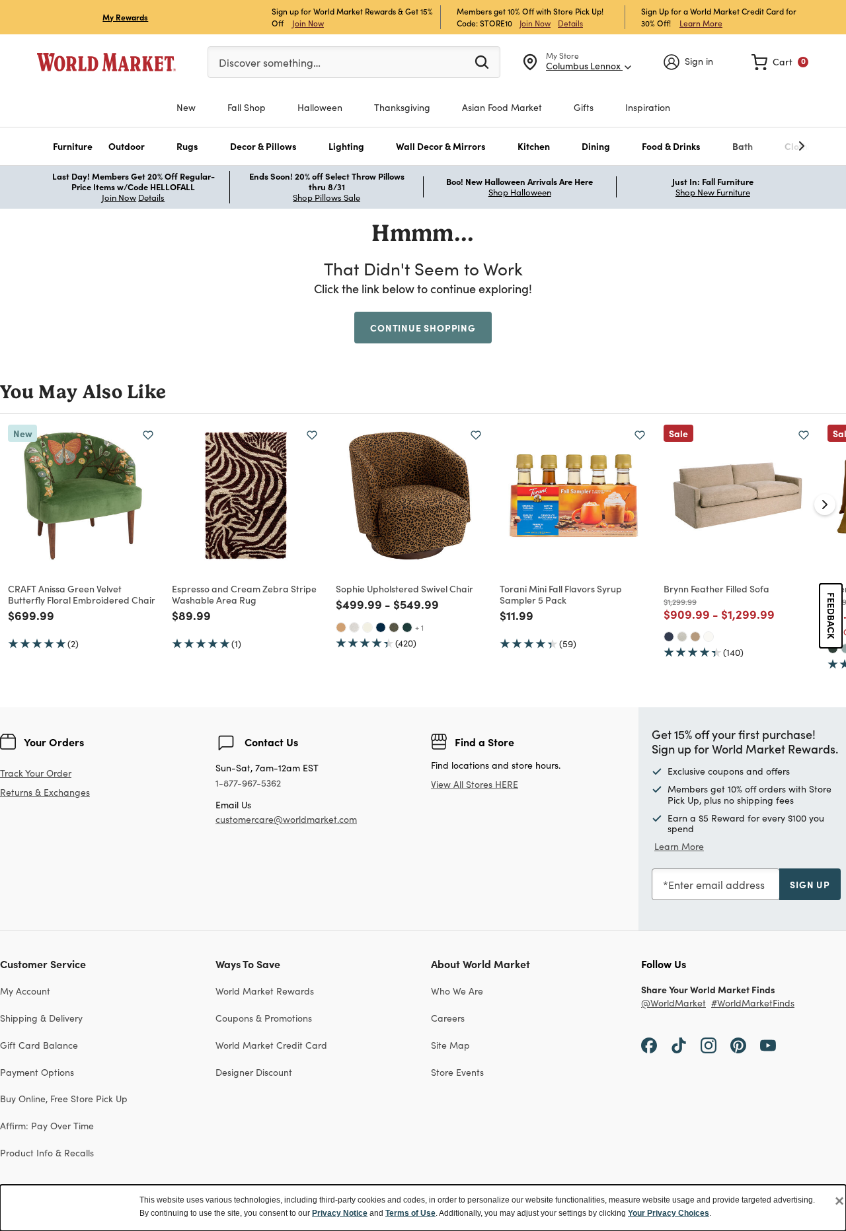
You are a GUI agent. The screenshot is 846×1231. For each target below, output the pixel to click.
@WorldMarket (673, 1003)
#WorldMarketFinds (752, 1003)
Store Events (457, 1072)
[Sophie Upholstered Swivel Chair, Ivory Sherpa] (367, 627)
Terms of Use (410, 1213)
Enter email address (716, 885)
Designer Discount (253, 1072)
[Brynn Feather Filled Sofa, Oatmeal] (682, 636)
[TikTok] (679, 1044)
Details (570, 23)
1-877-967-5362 (248, 783)
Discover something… (270, 62)
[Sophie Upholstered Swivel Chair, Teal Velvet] (407, 627)
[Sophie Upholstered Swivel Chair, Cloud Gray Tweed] (354, 627)
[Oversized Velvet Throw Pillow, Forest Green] (832, 648)
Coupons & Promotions (263, 1018)
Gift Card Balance (39, 1045)
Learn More (700, 22)
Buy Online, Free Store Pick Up (64, 1098)
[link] (779, 62)
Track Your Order (35, 773)
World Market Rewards (264, 991)
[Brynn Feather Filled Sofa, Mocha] (695, 636)
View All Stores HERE (474, 784)
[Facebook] (649, 1044)
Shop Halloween (519, 192)
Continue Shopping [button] (423, 327)
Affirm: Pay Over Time (47, 1125)
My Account (25, 991)
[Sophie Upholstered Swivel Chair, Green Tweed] (394, 627)
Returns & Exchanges (45, 792)
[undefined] (761, 146)
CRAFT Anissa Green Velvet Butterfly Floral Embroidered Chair (81, 594)
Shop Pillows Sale (326, 197)
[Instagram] (708, 1044)
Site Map (450, 1045)
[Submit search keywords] (482, 61)
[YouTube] (768, 1044)
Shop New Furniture (712, 192)
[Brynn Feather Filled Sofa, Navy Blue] (669, 636)
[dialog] (423, 1208)
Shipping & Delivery (41, 1018)
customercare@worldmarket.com (286, 819)
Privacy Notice (339, 1213)
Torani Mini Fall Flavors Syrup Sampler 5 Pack (561, 594)
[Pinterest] (738, 1044)
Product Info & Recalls (47, 1152)
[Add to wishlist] (148, 435)
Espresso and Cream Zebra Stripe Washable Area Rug (244, 594)
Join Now (308, 22)
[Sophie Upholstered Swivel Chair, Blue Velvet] (380, 627)
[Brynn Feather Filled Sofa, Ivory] (708, 636)
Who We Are (457, 991)
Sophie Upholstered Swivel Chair (404, 588)
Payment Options (37, 1072)
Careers (448, 1018)
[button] (73, 146)
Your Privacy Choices (668, 1213)
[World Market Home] (106, 62)
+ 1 (419, 627)
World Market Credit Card (271, 1045)
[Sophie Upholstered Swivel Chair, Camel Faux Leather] (341, 627)
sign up (810, 884)
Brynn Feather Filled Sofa (716, 588)
